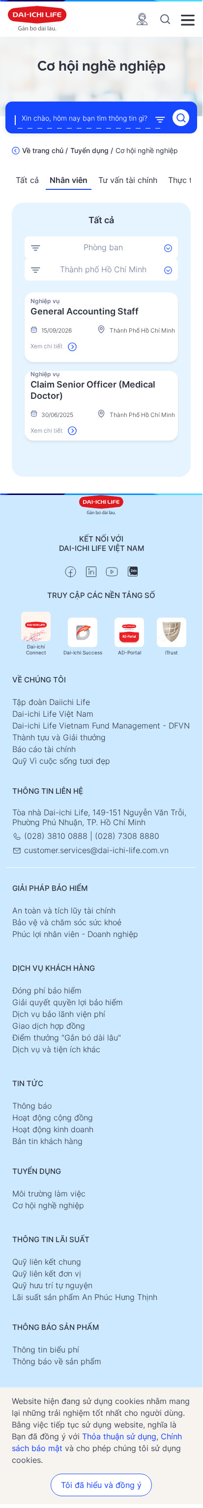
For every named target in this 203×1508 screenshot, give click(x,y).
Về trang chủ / (45, 150)
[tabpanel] (101, 366)
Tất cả (27, 180)
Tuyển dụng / (91, 150)
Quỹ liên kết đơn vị (46, 1273)
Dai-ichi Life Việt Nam (52, 714)
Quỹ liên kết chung (46, 1262)
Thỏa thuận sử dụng (119, 1436)
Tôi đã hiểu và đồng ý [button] (101, 1485)
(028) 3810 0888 (56, 836)
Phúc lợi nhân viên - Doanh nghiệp (75, 934)
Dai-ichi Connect (36, 649)
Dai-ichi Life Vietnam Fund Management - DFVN (101, 725)
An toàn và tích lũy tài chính (64, 910)
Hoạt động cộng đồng (52, 1117)
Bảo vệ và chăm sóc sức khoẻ (66, 922)
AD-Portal (129, 652)
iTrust (171, 652)
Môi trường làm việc (49, 1193)
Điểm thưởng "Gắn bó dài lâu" (66, 1037)
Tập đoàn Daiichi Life (51, 702)
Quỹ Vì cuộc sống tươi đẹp (61, 761)
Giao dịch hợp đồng (48, 1026)
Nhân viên (68, 180)
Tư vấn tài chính (127, 180)
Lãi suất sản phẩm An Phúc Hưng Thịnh (84, 1297)
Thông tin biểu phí (45, 1349)
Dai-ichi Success (82, 652)
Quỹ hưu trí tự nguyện (52, 1285)
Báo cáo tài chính (44, 749)
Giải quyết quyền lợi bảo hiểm (67, 1002)
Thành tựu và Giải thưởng (59, 737)
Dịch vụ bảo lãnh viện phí (58, 1014)
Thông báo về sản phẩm (56, 1361)
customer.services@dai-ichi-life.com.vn (95, 850)
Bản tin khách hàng (47, 1141)
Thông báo (32, 1106)
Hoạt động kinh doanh (52, 1129)
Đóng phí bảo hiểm (47, 990)
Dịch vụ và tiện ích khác (56, 1049)
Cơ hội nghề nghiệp (48, 1205)
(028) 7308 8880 (127, 836)
